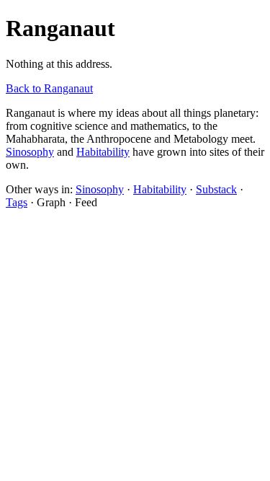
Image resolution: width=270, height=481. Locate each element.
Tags (16, 202)
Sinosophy (30, 152)
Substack (216, 189)
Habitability (103, 152)
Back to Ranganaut (49, 88)
